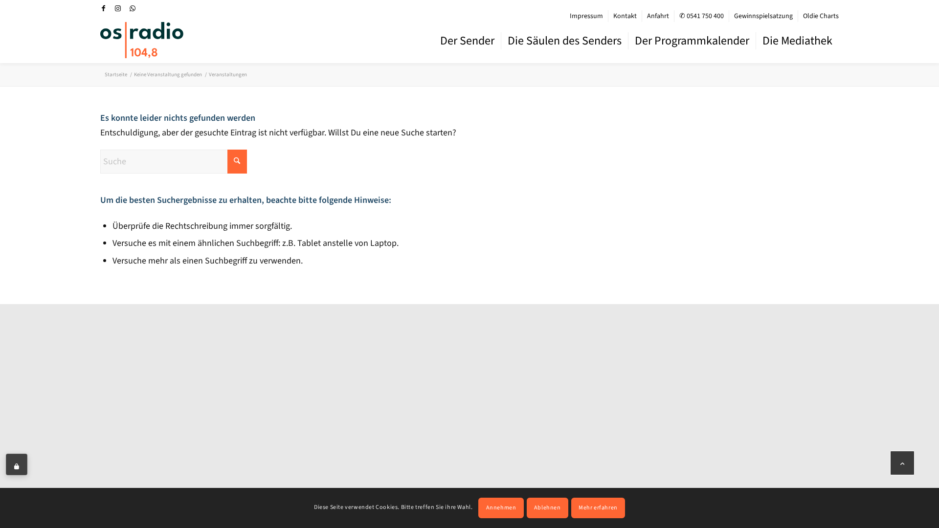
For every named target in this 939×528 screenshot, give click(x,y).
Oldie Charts (821, 16)
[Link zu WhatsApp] (132, 8)
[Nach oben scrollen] (902, 463)
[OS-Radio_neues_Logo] (141, 40)
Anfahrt (658, 16)
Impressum (586, 16)
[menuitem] (586, 16)
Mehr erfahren (598, 508)
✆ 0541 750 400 (701, 16)
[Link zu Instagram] (118, 8)
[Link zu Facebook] (103, 8)
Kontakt (625, 16)
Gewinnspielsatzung (763, 16)
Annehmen (501, 508)
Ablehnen (547, 508)
